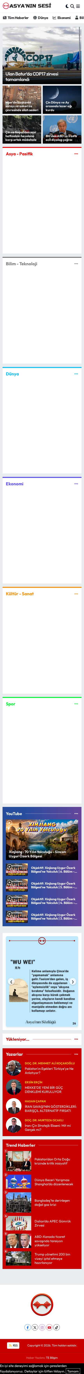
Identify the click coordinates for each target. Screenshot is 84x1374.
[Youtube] (49, 1327)
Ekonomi (64, 17)
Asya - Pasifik (19, 153)
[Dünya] (76, 374)
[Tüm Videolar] (76, 814)
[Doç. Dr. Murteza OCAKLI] (13, 1124)
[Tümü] (76, 1039)
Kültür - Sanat (20, 593)
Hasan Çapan (35, 1101)
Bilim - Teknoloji (21, 263)
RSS (15, 1345)
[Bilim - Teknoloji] (76, 264)
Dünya (43, 17)
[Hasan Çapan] (13, 1105)
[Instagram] (42, 1327)
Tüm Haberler (18, 17)
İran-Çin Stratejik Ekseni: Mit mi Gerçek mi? (48, 1127)
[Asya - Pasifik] (76, 154)
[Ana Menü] (78, 6)
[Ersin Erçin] (13, 1086)
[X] (35, 1327)
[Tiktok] (56, 1327)
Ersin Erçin (33, 1082)
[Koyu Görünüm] (67, 6)
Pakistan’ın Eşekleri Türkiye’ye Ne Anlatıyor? (49, 1070)
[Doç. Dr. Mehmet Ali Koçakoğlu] (13, 1068)
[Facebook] (27, 1327)
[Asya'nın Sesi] (28, 6)
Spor (10, 703)
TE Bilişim (52, 1358)
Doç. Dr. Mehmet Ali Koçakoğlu (50, 1063)
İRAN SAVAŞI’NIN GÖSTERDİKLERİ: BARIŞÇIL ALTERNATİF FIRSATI (51, 1108)
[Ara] (72, 6)
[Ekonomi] (76, 484)
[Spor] (76, 704)
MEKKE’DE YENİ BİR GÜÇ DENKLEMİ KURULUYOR (44, 1089)
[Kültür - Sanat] (76, 594)
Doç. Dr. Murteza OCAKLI (44, 1120)
